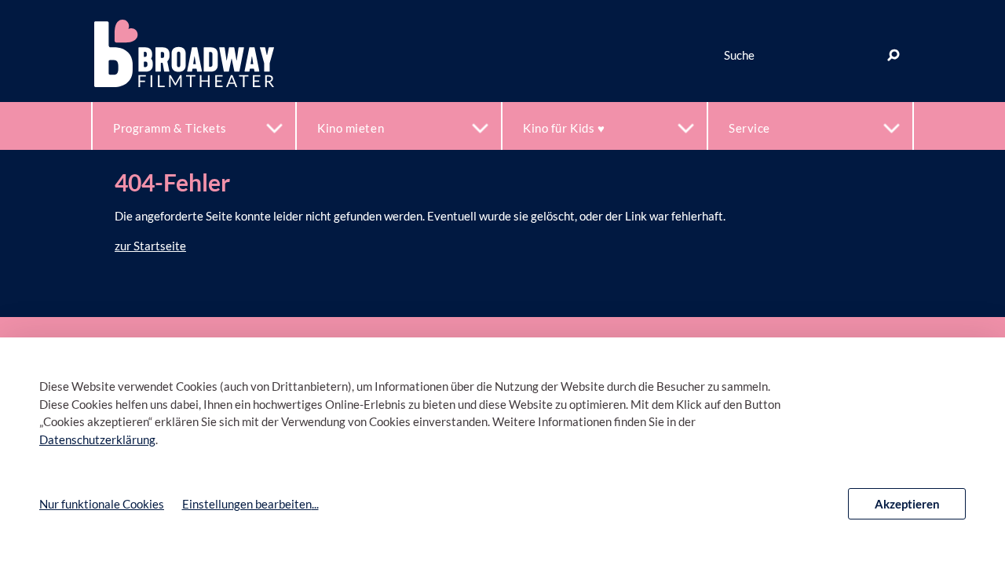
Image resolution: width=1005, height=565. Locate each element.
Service (749, 128)
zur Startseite (150, 246)
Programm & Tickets (170, 128)
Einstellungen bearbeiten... (250, 504)
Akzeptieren (907, 504)
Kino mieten (350, 128)
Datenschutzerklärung (97, 439)
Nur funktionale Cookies (101, 504)
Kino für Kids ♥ (564, 128)
